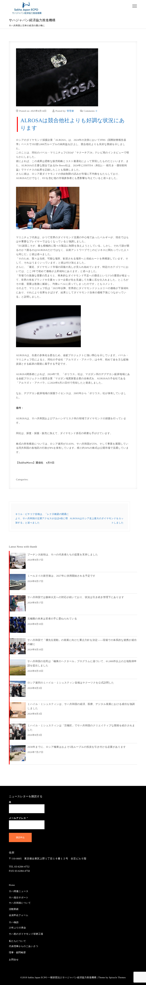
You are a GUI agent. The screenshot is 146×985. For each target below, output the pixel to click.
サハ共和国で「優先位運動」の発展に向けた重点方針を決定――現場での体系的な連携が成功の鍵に (82, 642)
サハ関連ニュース (18, 891)
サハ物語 (14, 922)
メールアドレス (18, 818)
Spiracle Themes (117, 977)
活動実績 (14, 909)
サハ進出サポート (18, 897)
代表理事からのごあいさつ (23, 946)
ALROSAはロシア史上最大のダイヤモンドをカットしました (97, 520)
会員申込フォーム (18, 915)
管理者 (70, 111)
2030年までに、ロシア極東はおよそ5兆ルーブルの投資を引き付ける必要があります (76, 747)
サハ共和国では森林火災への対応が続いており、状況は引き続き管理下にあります (75, 597)
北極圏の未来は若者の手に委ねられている (52, 618)
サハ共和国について (20, 903)
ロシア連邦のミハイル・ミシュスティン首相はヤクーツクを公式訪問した (70, 683)
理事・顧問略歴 (17, 952)
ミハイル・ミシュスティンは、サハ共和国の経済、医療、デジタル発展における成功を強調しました (81, 706)
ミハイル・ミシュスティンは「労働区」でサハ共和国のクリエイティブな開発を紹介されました (81, 727)
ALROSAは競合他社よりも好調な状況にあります (72, 124)
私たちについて (17, 941)
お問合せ (14, 959)
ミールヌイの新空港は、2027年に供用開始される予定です (61, 576)
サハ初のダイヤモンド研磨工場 (26, 934)
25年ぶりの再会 (17, 927)
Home (12, 885)
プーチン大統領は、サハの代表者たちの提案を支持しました (62, 554)
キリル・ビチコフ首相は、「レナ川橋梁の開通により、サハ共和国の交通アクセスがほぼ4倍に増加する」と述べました (42, 518)
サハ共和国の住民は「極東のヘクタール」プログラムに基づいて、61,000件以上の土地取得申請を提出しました (82, 663)
